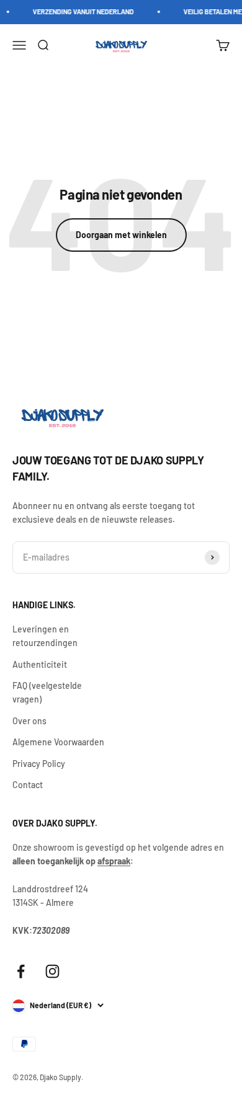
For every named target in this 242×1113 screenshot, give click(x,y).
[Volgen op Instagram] (52, 971)
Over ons (29, 721)
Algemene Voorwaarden (58, 742)
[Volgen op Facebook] (20, 971)
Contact (27, 784)
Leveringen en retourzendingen (45, 636)
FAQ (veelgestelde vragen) (47, 692)
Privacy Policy (38, 763)
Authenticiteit (39, 664)
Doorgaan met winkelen (121, 234)
